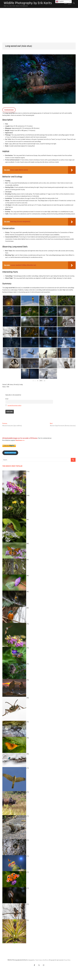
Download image (9, 110)
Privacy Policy (67, 960)
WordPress (45, 960)
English (61, 1)
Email (6, 399)
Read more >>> (20, 440)
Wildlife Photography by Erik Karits (28, 3)
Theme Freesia (38, 960)
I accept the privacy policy (14, 405)
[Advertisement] (39, 22)
